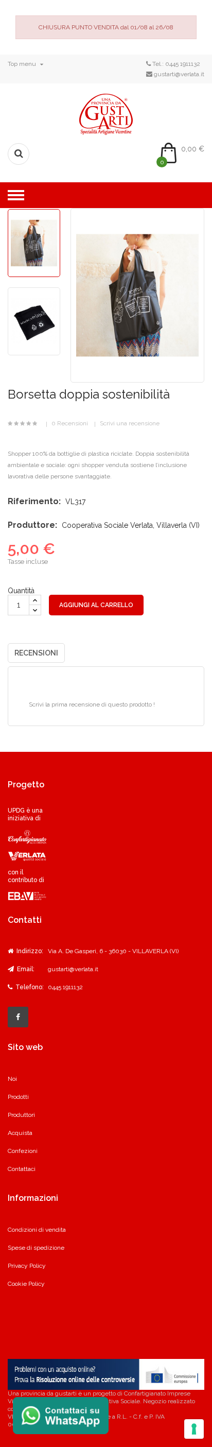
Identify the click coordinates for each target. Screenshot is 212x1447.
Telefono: (29, 987)
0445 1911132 (182, 63)
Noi (12, 1078)
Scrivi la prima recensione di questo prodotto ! (92, 704)
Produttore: (32, 525)
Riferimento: (34, 501)
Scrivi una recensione (130, 423)
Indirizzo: (29, 951)
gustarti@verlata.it (179, 74)
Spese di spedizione (36, 1247)
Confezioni (23, 1151)
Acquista (20, 1132)
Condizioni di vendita (37, 1229)
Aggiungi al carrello (96, 605)
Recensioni (36, 653)
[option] (34, 243)
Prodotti (18, 1096)
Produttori (21, 1114)
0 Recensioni (69, 423)
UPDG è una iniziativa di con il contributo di (26, 845)
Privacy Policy (27, 1265)
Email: (24, 969)
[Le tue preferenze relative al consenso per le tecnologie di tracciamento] (194, 1429)
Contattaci (22, 1169)
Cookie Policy (26, 1283)
